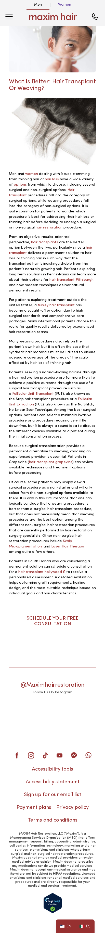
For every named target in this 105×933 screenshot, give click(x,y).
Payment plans (34, 807)
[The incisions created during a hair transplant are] (22, 729)
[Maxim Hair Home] (53, 16)
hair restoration (49, 227)
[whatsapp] (88, 755)
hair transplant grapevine (50, 462)
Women (64, 4)
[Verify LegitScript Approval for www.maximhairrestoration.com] (52, 903)
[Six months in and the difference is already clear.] (83, 710)
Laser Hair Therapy (67, 546)
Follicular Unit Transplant (33, 393)
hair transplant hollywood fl (41, 572)
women (31, 174)
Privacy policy (72, 807)
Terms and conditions (52, 820)
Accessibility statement (52, 782)
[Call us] (95, 16)
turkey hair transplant (56, 305)
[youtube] (60, 755)
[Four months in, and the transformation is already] (52, 729)
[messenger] (74, 755)
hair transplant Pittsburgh (71, 280)
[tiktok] (45, 755)
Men (38, 4)
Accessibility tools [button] (52, 769)
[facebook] (17, 755)
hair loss (52, 179)
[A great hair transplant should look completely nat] (22, 710)
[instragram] (31, 755)
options (20, 184)
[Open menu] (9, 16)
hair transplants (44, 242)
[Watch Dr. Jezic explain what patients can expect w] (52, 710)
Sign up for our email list (52, 794)
